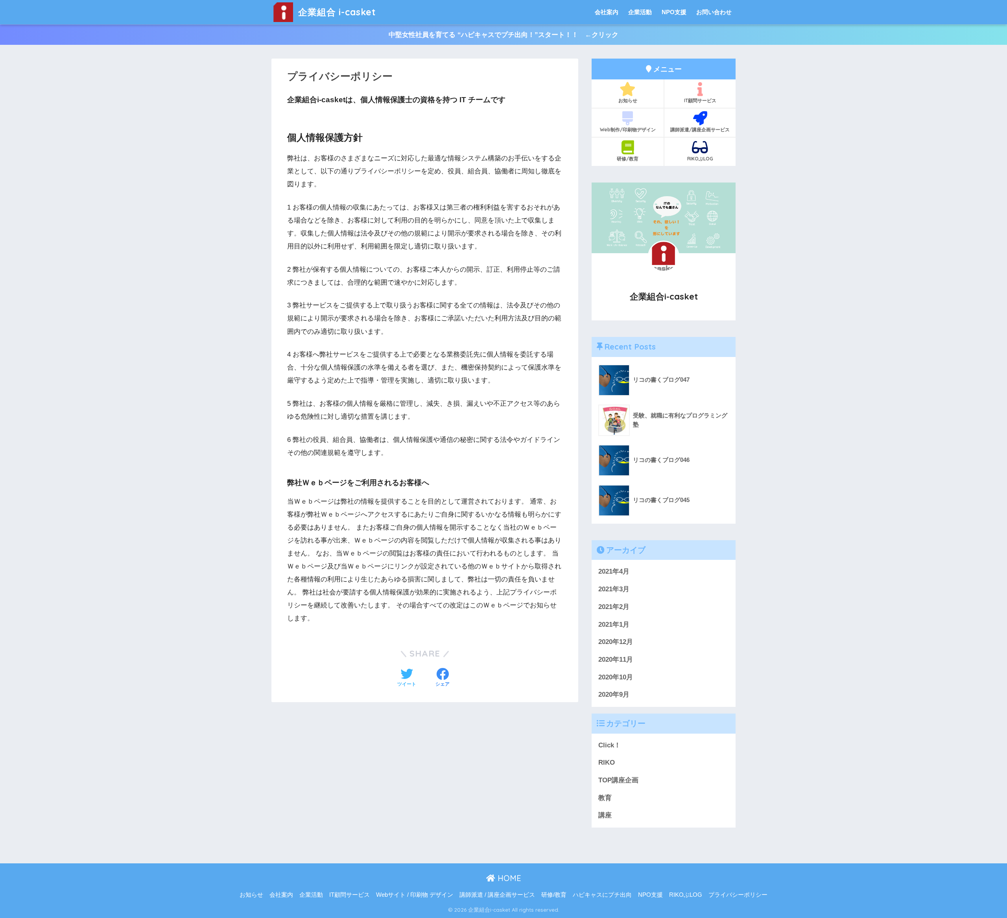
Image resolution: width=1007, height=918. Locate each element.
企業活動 (640, 12)
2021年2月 (613, 607)
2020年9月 (613, 694)
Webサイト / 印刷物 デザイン (414, 895)
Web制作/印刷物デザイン (628, 129)
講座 (605, 815)
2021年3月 (613, 589)
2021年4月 (613, 571)
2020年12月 (615, 642)
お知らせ (627, 100)
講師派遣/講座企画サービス (700, 129)
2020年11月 (615, 659)
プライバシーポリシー (737, 895)
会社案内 (606, 12)
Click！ (609, 745)
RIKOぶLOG (700, 159)
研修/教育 (627, 159)
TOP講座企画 (618, 780)
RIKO (606, 762)
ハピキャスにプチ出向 (602, 895)
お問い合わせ (714, 12)
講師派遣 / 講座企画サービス (497, 895)
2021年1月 (613, 624)
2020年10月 (615, 677)
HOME (508, 878)
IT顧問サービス (700, 100)
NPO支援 (674, 12)
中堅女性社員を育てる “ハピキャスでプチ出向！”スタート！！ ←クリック (503, 35)
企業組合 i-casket (335, 12)
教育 (605, 798)
